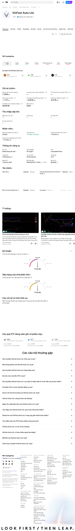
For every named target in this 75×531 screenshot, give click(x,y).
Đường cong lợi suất (25, 494)
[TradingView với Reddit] (12, 464)
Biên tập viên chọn (51, 474)
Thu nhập (23, 485)
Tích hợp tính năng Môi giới (66, 472)
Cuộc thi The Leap (38, 471)
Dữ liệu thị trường (38, 460)
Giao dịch (49, 471)
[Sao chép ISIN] (41, 162)
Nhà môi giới (37, 468)
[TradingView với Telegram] (6, 464)
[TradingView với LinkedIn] (3, 464)
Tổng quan (36, 466)
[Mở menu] (3, 2)
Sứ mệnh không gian (39, 486)
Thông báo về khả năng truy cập (39, 516)
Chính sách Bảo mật (38, 512)
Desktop (23, 507)
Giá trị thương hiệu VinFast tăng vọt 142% (15, 234)
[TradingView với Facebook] (6, 461)
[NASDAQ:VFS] (4, 231)
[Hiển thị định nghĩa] (17, 92)
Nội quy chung (50, 465)
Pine (22, 471)
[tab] (26, 172)
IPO (21, 488)
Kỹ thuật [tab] (33, 29)
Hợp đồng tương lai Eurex (40, 478)
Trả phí (35, 458)
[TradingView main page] (8, 456)
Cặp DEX (23, 469)
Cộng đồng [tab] (26, 29)
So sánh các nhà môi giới (39, 469)
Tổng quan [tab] (5, 29)
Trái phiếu (23, 465)
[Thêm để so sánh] (22, 75)
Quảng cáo (65, 470)
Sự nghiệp (36, 491)
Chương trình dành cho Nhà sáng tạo (53, 462)
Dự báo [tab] (39, 29)
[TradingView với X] (3, 461)
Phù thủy (49, 480)
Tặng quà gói (37, 462)
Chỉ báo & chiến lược (52, 478)
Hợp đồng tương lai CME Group (39, 476)
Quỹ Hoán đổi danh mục (26, 463)
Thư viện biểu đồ (66, 460)
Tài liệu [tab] (19, 29)
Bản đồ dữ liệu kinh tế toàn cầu (26, 498)
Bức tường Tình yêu (52, 458)
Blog (35, 488)
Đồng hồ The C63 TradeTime (38, 502)
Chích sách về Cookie (39, 514)
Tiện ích (64, 458)
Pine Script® (24, 500)
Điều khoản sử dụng (38, 508)
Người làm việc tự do (52, 482)
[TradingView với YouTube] (9, 461)
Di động (22, 505)
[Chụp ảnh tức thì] (53, 34)
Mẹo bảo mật (37, 518)
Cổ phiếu (23, 461)
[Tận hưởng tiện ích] (56, 34)
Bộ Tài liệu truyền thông (39, 493)
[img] (31, 17)
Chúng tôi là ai (37, 485)
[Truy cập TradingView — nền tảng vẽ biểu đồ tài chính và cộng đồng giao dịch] (8, 56)
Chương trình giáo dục (66, 477)
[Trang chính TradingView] (6, 2)
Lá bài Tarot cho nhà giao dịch (40, 500)
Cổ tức (22, 486)
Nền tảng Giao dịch (67, 464)
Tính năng (36, 457)
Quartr (5, 485)
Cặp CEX (23, 468)
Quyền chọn (23, 496)
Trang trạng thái (37, 523)
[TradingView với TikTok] (9, 464)
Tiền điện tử (23, 466)
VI (59, 2)
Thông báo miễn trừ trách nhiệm (40, 510)
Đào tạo (49, 472)
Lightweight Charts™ (67, 461)
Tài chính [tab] (12, 29)
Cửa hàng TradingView (39, 497)
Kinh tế (22, 483)
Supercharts (24, 457)
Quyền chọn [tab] (62, 29)
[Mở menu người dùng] (63, 2)
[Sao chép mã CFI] (57, 162)
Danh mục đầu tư (25, 493)
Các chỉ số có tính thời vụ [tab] (50, 29)
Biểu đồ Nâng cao (66, 463)
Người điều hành (51, 466)
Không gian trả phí (51, 483)
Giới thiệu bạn (50, 460)
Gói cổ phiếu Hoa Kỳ (38, 480)
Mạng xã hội (50, 457)
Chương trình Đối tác (67, 475)
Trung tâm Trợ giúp (38, 489)
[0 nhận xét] (31, 243)
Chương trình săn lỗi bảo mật (39, 521)
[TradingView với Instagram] (12, 461)
